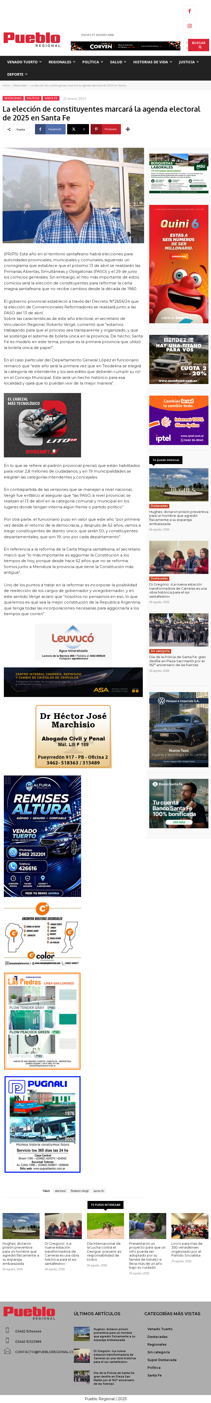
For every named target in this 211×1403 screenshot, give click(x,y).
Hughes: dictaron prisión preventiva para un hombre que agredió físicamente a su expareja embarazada (178, 518)
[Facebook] (189, 11)
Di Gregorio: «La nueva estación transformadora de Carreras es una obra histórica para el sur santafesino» (178, 590)
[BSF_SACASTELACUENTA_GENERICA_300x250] (178, 803)
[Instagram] (189, 26)
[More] (127, 129)
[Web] (178, 420)
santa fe (99, 1191)
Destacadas (20, 85)
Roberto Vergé (80, 1191)
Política (33, 98)
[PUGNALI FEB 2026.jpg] (73, 1124)
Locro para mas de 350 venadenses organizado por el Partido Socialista (187, 1249)
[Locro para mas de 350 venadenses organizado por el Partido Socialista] (189, 1226)
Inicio (6, 85)
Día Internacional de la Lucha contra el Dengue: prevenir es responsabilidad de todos (104, 1251)
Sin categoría (160, 651)
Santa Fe (51, 98)
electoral (60, 1191)
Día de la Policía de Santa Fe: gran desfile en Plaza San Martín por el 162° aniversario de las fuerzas (177, 661)
